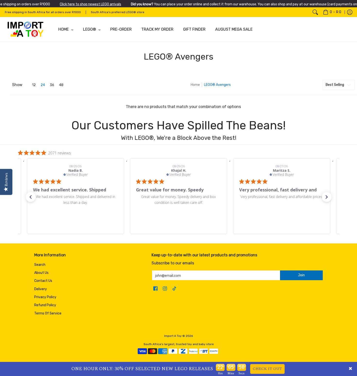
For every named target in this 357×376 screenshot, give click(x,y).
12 (34, 85)
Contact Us (43, 281)
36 (52, 85)
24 (43, 85)
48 (61, 85)
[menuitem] (332, 12)
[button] (30, 197)
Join (301, 275)
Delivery (40, 289)
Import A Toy (173, 336)
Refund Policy (45, 305)
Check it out (267, 369)
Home (195, 85)
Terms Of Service (47, 313)
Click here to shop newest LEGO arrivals (90, 4)
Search (39, 265)
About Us (41, 273)
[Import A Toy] (25, 29)
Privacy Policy (45, 297)
